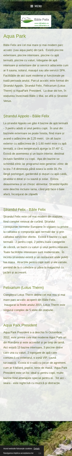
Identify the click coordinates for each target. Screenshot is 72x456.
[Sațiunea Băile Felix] (36, 21)
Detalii (37, 448)
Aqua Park (14, 36)
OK (39, 452)
